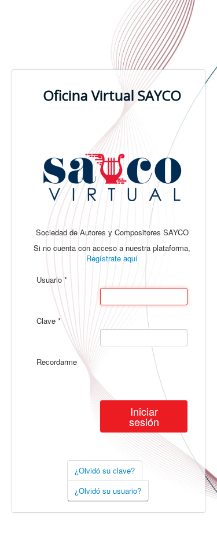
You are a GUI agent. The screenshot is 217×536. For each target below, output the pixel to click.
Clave (48, 321)
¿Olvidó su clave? (105, 470)
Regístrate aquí (112, 258)
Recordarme (56, 362)
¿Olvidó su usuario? (108, 490)
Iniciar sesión (144, 416)
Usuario (51, 280)
